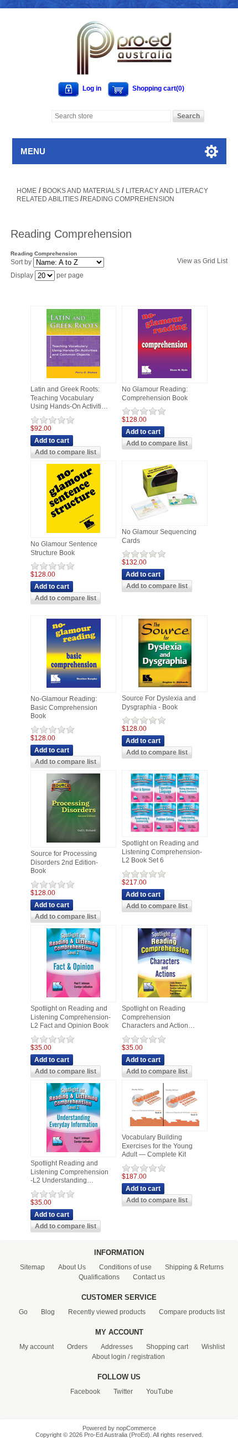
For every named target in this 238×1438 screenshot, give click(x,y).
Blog (48, 1312)
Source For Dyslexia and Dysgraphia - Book (159, 702)
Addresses (117, 1347)
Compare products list (192, 1312)
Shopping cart (167, 1347)
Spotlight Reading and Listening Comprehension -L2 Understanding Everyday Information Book (69, 1172)
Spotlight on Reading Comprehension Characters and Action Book (155, 1018)
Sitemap (32, 1267)
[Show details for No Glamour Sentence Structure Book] (73, 533)
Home (27, 191)
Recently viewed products (107, 1312)
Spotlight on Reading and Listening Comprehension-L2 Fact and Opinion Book (70, 1017)
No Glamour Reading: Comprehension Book (155, 393)
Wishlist (213, 1347)
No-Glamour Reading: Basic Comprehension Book (63, 707)
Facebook (85, 1391)
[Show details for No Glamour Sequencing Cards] (164, 521)
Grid (209, 261)
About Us (72, 1267)
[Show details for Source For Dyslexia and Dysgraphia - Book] (165, 688)
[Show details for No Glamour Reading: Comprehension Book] (164, 379)
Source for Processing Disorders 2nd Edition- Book (64, 862)
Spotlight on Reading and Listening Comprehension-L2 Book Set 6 (162, 851)
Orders (77, 1347)
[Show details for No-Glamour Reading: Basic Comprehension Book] (74, 688)
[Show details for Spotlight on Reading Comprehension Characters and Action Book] (164, 998)
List (222, 261)
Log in (91, 88)
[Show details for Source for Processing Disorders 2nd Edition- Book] (73, 843)
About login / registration (128, 1357)
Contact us (149, 1277)
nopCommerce (136, 1428)
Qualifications (99, 1277)
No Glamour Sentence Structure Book (63, 548)
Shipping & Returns (194, 1267)
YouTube (159, 1391)
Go (23, 1312)
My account (36, 1347)
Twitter (123, 1391)
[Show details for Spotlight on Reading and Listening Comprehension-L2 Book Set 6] (165, 832)
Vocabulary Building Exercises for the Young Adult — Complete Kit (157, 1145)
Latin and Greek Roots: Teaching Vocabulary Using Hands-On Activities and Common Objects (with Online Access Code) (70, 398)
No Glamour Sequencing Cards (159, 536)
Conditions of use (125, 1267)
